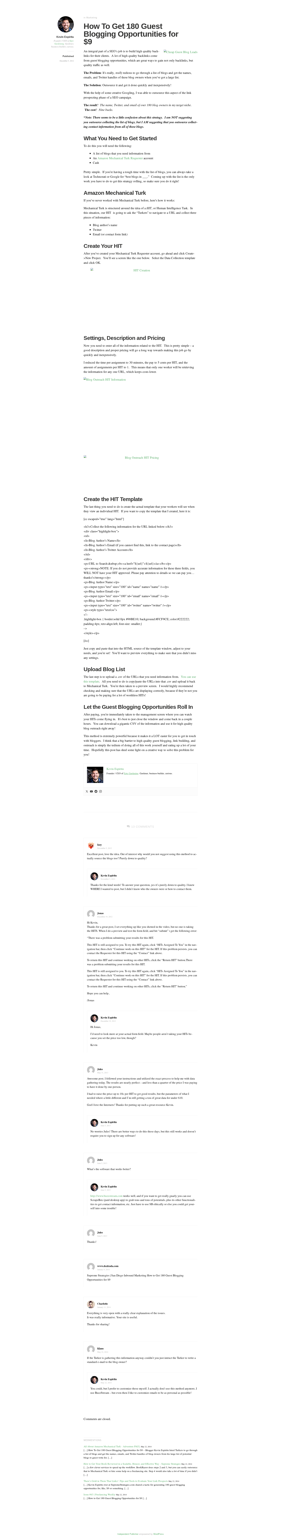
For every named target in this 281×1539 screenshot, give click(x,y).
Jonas (100, 913)
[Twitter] (86, 791)
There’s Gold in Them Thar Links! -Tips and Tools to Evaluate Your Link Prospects (126, 1481)
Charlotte (102, 1303)
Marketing (91, 17)
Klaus (100, 1348)
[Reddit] (95, 791)
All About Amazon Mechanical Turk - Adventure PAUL (112, 1446)
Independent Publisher (127, 1534)
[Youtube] (91, 791)
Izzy (99, 844)
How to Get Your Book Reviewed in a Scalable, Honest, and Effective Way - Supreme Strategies (132, 1463)
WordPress (158, 1534)
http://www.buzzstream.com (106, 1196)
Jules (100, 1069)
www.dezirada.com (107, 1266)
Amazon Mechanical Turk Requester (120, 158)
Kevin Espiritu (65, 37)
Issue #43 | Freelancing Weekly (99, 1494)
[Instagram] (100, 791)
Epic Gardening (131, 773)
